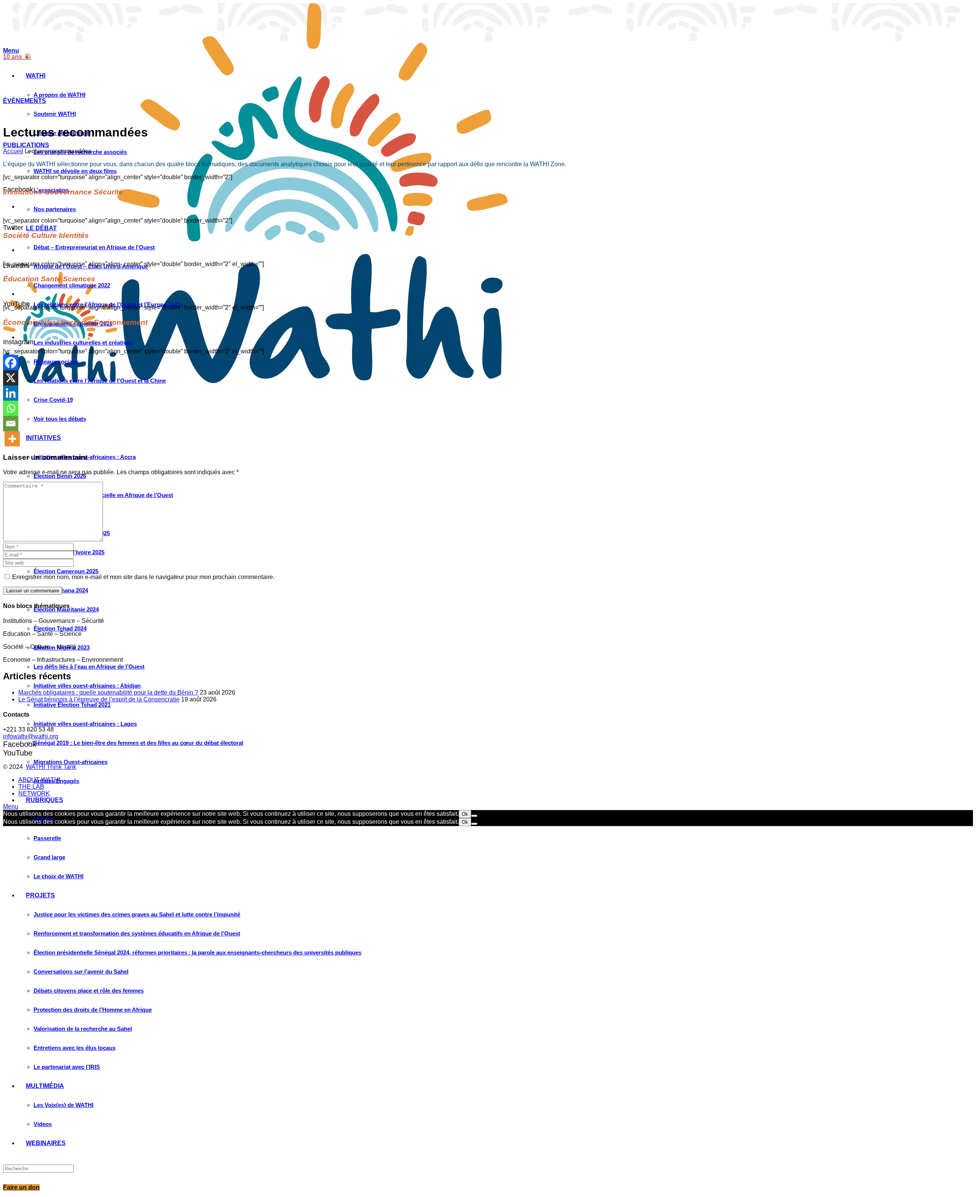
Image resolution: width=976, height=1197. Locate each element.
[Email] (10, 423)
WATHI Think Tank (51, 767)
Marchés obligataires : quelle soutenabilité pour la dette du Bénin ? (108, 692)
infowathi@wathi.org (30, 736)
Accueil (13, 151)
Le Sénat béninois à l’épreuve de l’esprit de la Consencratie (99, 699)
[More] (12, 438)
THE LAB (31, 786)
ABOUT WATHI (39, 780)
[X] (10, 377)
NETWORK (34, 793)
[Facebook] (10, 362)
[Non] (474, 816)
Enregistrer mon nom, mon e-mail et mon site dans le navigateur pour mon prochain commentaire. (143, 577)
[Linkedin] (10, 393)
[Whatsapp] (10, 408)
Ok (465, 814)
